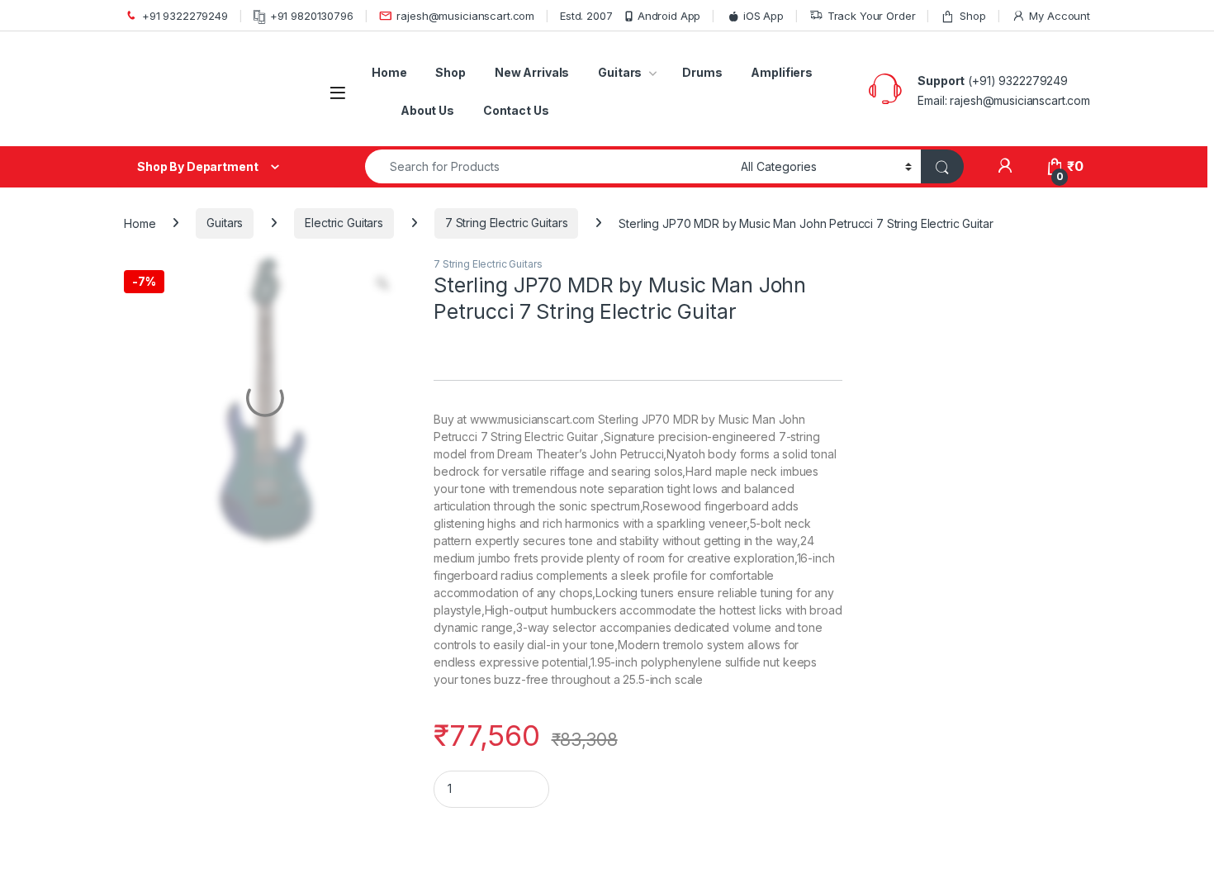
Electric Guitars (344, 223)
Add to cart (896, 792)
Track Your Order (872, 15)
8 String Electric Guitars (221, 782)
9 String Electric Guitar (215, 813)
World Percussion (196, 627)
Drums (702, 72)
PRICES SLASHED (195, 478)
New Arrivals (532, 72)
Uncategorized (183, 568)
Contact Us (516, 110)
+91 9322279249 (185, 15)
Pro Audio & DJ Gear (206, 508)
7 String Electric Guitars (506, 223)
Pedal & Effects (190, 448)
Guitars (620, 72)
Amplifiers (782, 72)
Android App (669, 15)
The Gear (176, 538)
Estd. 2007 (586, 15)
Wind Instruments (195, 598)
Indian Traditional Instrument (217, 418)
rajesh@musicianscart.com (465, 15)
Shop (972, 15)
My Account (1059, 15)
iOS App (763, 15)
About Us (427, 110)
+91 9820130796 (311, 15)
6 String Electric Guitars (226, 717)
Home (389, 72)
